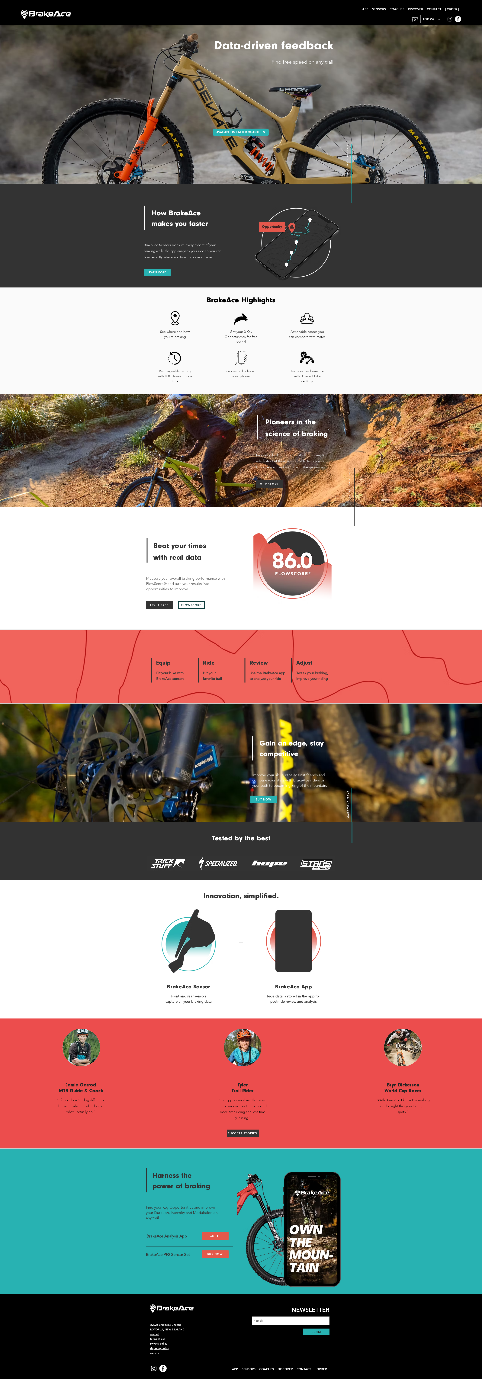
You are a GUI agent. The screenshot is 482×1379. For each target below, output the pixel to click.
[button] (310, 623)
